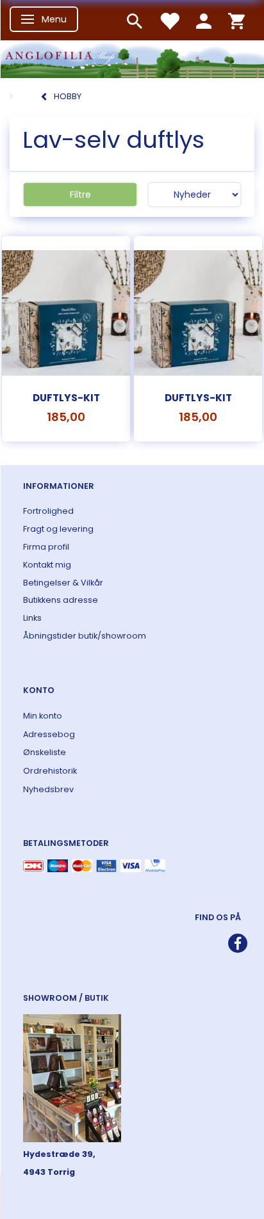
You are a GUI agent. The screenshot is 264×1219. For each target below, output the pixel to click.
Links (32, 617)
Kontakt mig (47, 564)
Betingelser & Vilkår (63, 582)
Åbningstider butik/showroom (84, 635)
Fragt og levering (58, 528)
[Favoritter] (169, 20)
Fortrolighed (48, 511)
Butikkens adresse (60, 599)
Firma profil (46, 546)
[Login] (203, 20)
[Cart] (236, 20)
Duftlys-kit (66, 397)
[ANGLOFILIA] (132, 58)
